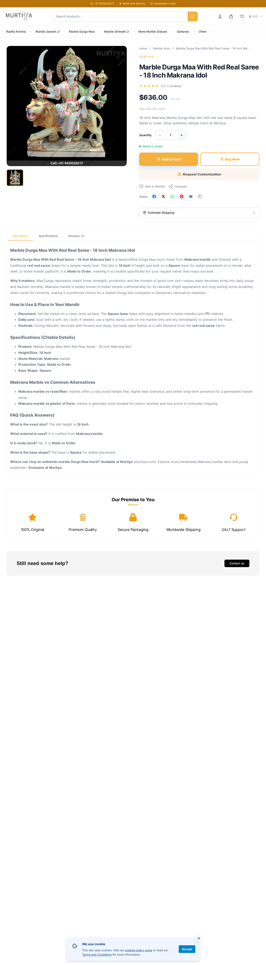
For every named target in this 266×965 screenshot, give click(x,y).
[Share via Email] (191, 196)
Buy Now (232, 159)
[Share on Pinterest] (181, 196)
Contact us (236, 563)
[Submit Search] (193, 16)
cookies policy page (138, 950)
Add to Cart (171, 159)
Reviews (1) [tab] (76, 236)
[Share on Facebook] (154, 196)
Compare (180, 186)
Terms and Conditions (97, 954)
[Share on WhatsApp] (172, 196)
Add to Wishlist (155, 186)
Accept (187, 949)
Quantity (145, 135)
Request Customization (202, 174)
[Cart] (231, 16)
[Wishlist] (242, 16)
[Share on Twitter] (163, 196)
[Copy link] (200, 196)
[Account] (220, 16)
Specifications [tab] (48, 236)
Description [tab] (20, 236)
